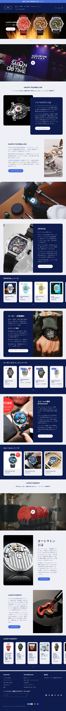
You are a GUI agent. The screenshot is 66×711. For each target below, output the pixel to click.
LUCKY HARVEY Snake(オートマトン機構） (20, 655)
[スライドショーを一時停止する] (37, 40)
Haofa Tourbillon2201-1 (55, 297)
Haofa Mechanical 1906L (55, 381)
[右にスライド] (35, 304)
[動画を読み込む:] (33, 62)
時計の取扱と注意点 (8, 682)
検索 (4, 687)
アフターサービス (7, 680)
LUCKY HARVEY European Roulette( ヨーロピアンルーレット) (56, 656)
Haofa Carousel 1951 (30, 471)
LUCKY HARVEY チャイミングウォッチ (44, 655)
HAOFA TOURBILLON (42, 128)
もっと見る (10, 28)
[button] (36, 6)
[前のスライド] (28, 40)
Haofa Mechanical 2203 (24, 297)
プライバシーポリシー (29, 684)
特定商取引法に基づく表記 (30, 687)
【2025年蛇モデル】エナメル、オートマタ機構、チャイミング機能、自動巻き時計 (8, 656)
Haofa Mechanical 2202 (9, 297)
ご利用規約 (26, 682)
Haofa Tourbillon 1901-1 (9, 381)
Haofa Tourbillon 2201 (40, 297)
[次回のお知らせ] (50, 1)
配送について (27, 677)
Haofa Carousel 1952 (10, 471)
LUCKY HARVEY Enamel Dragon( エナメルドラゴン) (32, 656)
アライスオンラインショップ (12, 706)
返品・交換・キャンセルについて (31, 680)
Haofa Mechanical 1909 (40, 381)
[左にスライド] (30, 304)
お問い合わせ (6, 684)
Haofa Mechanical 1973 (24, 380)
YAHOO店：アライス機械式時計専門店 (53, 677)
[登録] (26, 695)
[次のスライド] (34, 40)
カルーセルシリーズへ (45, 436)
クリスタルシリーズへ (45, 266)
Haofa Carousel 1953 (51, 471)
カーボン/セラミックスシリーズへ (18, 351)
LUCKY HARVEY (44, 578)
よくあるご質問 (6, 677)
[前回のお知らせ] (15, 1)
